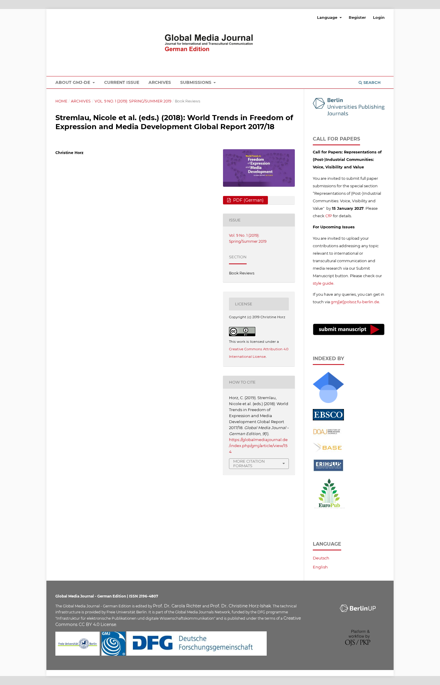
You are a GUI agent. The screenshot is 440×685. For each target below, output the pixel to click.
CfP (328, 216)
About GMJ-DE (73, 82)
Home (61, 101)
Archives (159, 82)
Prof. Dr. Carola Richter (177, 606)
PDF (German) (248, 200)
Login (379, 17)
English (320, 567)
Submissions (196, 82)
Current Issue (121, 82)
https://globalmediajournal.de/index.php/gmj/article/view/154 (258, 445)
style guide (323, 283)
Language (328, 17)
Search (371, 82)
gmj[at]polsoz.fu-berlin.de (355, 302)
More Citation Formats (249, 463)
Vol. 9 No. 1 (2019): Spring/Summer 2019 (133, 101)
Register (357, 17)
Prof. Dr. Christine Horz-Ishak (240, 606)
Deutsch (321, 558)
